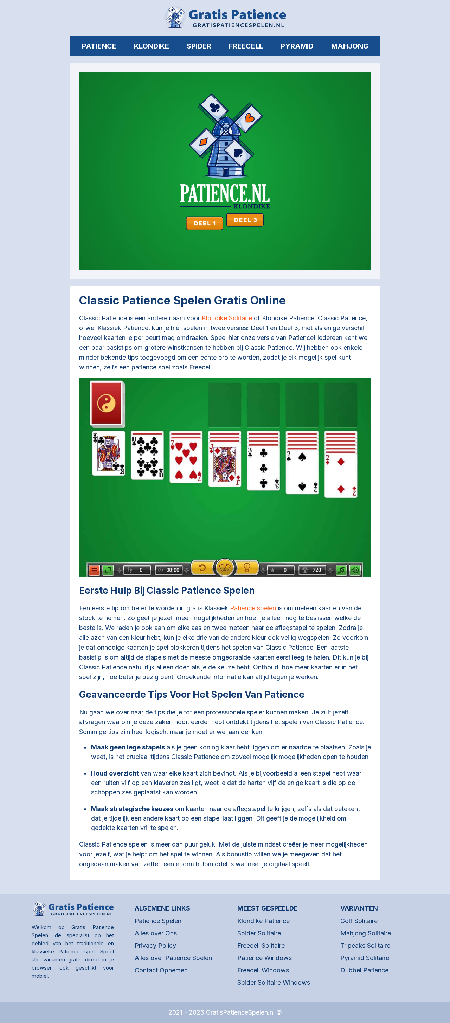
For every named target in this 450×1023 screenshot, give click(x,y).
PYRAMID (297, 46)
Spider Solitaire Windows (273, 982)
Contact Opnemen (161, 970)
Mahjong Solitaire (365, 933)
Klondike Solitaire (227, 318)
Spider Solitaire (259, 933)
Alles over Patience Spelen (173, 957)
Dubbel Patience (364, 970)
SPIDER (199, 46)
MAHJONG (349, 46)
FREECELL (246, 46)
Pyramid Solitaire (364, 957)
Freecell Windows (263, 970)
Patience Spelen (158, 921)
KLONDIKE (151, 46)
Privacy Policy (155, 945)
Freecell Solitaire (261, 945)
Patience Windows (264, 957)
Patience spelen (253, 608)
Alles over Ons (156, 933)
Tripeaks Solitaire (365, 945)
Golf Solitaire (359, 921)
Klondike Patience (263, 921)
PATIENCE (99, 46)
